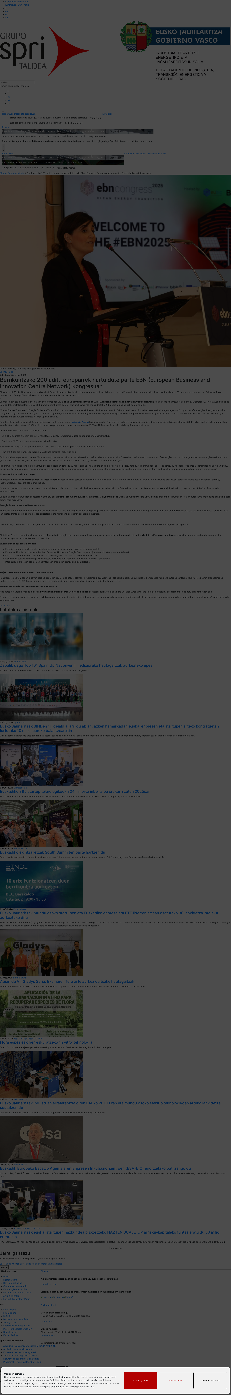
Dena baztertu (175, 1380)
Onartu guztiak (140, 1380)
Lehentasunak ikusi (210, 1380)
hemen (51, 1383)
